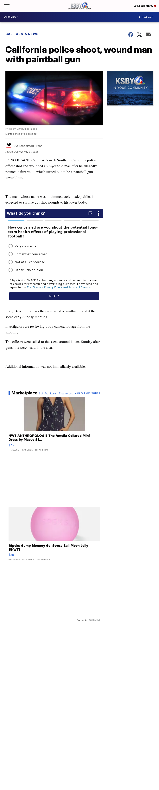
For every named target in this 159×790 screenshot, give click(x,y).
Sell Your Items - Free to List (56, 393)
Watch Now (144, 6)
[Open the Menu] (6, 6)
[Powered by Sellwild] (94, 620)
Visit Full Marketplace (87, 393)
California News (22, 34)
